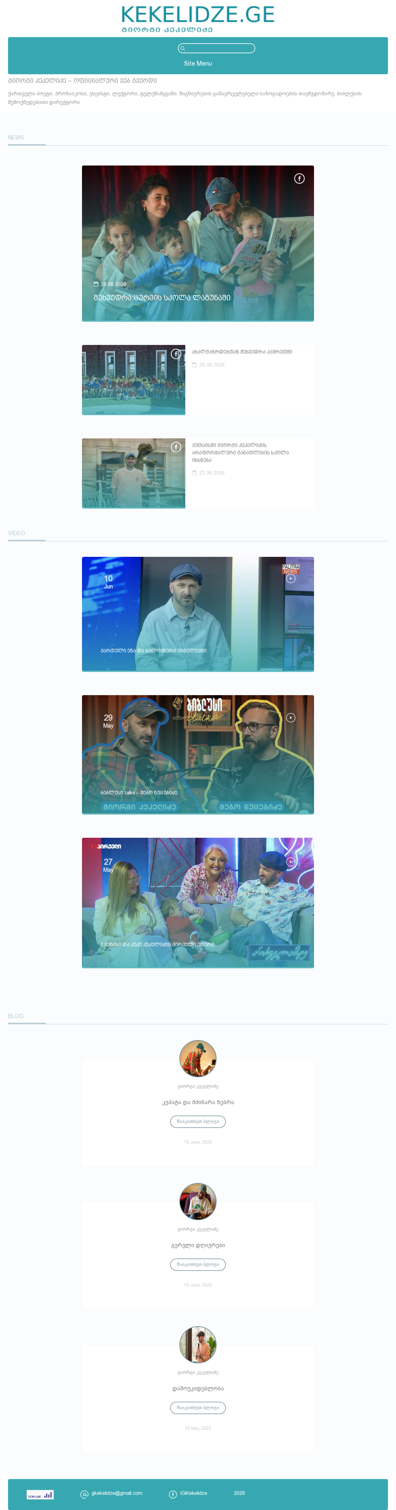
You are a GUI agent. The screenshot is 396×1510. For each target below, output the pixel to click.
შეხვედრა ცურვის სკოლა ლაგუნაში (162, 298)
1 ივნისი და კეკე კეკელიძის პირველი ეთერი (157, 944)
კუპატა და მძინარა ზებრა (198, 1102)
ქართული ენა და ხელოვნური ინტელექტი (154, 650)
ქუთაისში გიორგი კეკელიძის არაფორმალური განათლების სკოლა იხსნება (240, 453)
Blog (16, 1016)
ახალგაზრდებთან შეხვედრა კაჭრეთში (242, 352)
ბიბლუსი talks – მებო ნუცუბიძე (139, 792)
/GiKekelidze (193, 1493)
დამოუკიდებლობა (198, 1388)
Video (16, 533)
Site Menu (198, 63)
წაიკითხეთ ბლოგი (198, 1121)
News (16, 138)
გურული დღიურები (198, 1245)
